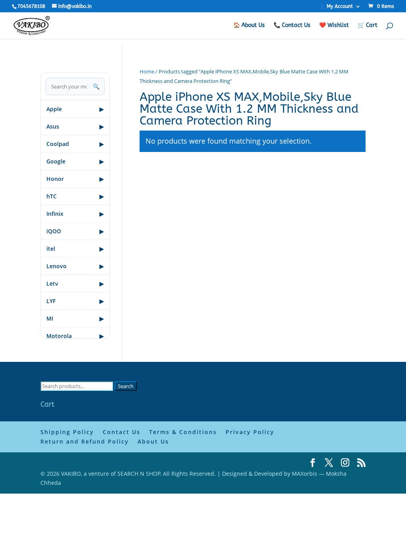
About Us (153, 441)
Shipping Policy (67, 432)
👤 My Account (336, 6)
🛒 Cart (367, 26)
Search (126, 386)
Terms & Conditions (183, 432)
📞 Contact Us (292, 26)
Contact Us (121, 432)
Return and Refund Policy (84, 441)
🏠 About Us (249, 26)
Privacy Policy (250, 432)
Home (147, 71)
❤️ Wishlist (334, 26)
